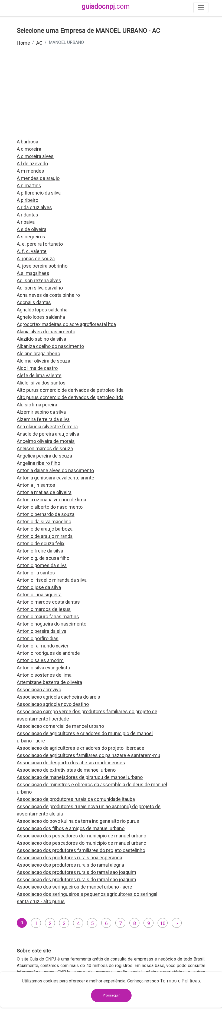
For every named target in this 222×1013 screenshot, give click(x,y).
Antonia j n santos (36, 485)
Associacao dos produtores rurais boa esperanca (69, 857)
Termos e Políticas (180, 981)
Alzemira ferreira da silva (43, 419)
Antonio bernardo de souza (45, 514)
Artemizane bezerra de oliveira (49, 682)
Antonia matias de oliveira (44, 492)
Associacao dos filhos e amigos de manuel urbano (71, 828)
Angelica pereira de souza (44, 456)
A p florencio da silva (39, 193)
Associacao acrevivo (39, 689)
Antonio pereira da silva (41, 631)
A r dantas (27, 215)
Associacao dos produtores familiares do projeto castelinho (81, 850)
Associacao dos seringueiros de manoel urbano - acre (74, 887)
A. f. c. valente (32, 251)
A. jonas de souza (36, 258)
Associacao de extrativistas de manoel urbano (66, 770)
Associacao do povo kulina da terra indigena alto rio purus (78, 821)
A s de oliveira (31, 229)
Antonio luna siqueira (39, 594)
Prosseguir (111, 995)
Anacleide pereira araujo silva (48, 434)
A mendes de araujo (38, 178)
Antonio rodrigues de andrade (48, 653)
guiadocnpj (106, 6)
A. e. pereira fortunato (40, 244)
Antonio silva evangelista (43, 667)
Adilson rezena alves (39, 280)
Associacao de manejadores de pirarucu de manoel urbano (80, 777)
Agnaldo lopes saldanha (42, 310)
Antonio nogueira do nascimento (51, 624)
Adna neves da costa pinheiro (48, 295)
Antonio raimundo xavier (42, 646)
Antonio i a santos (36, 572)
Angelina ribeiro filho (38, 463)
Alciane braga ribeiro (38, 353)
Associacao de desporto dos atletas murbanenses (71, 762)
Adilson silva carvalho (40, 288)
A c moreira (29, 149)
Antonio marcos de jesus (44, 609)
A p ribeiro (27, 200)
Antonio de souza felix (40, 543)
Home (23, 43)
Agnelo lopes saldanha (41, 317)
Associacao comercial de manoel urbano (60, 726)
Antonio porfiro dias (37, 638)
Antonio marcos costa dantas (48, 602)
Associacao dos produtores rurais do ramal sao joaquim (76, 872)
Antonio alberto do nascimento (50, 507)
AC (39, 43)
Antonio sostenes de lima (44, 675)
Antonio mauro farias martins (48, 616)
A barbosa (27, 141)
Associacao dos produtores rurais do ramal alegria (70, 865)
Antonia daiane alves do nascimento (55, 470)
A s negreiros (31, 236)
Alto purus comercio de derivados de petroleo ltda (70, 390)
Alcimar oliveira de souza (43, 361)
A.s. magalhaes (33, 273)
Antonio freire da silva (40, 551)
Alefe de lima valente (39, 375)
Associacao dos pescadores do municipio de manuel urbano (81, 835)
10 (162, 923)
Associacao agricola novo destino (53, 704)
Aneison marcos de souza (45, 448)
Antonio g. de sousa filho (43, 558)
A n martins (29, 185)
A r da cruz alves (34, 207)
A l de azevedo (32, 163)
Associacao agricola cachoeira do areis (58, 697)
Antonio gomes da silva (42, 565)
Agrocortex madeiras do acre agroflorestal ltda (66, 324)
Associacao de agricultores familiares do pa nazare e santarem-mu (88, 755)
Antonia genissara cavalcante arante (55, 478)
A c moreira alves (35, 156)
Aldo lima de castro (37, 368)
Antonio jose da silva (39, 587)
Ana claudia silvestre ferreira (47, 426)
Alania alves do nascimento (46, 331)
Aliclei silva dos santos (41, 383)
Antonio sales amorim (40, 660)
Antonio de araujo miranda (45, 536)
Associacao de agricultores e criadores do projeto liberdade (80, 748)
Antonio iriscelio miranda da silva (52, 580)
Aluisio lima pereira (37, 404)
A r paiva (26, 222)
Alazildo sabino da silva (41, 339)
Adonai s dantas (34, 302)
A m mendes (30, 171)
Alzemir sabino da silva (41, 412)
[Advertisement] (111, 96)
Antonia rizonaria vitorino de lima (51, 499)
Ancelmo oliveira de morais (46, 441)
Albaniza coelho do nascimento (50, 346)
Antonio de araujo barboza (45, 529)
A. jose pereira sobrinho (42, 266)
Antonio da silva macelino (44, 521)
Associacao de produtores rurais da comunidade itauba (76, 799)
